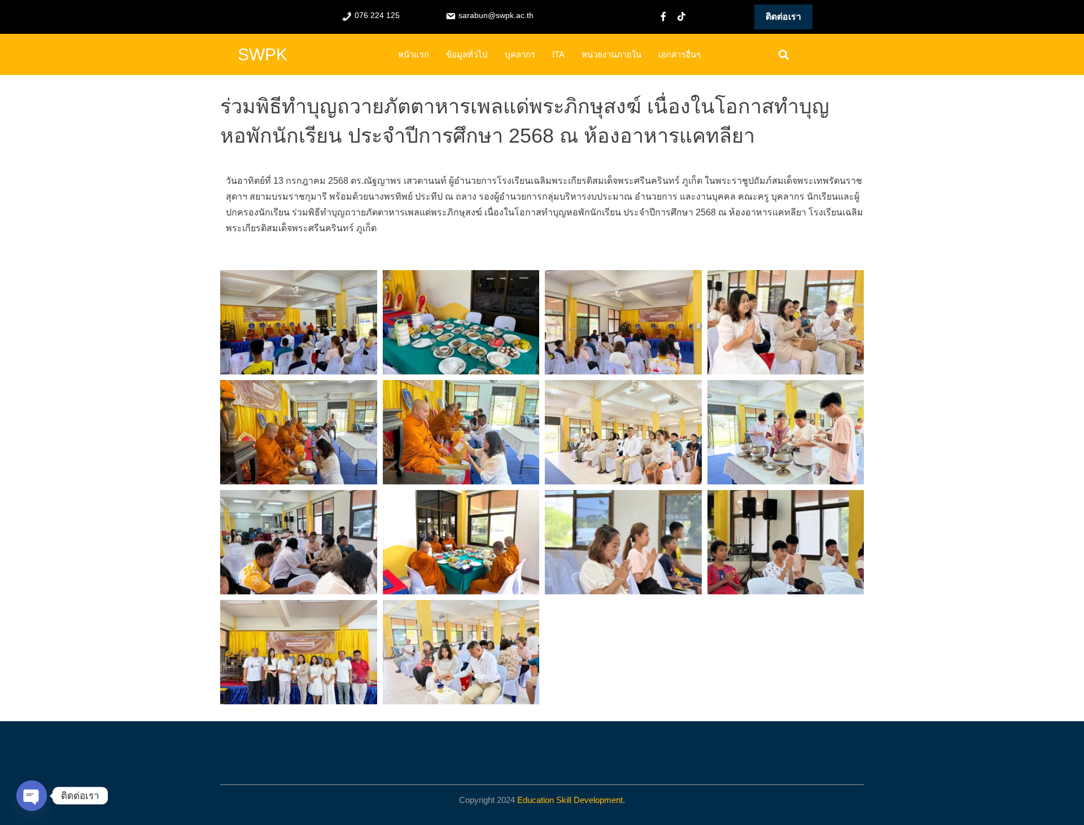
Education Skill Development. (571, 800)
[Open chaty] (31, 795)
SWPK (262, 54)
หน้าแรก (413, 54)
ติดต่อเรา (783, 16)
